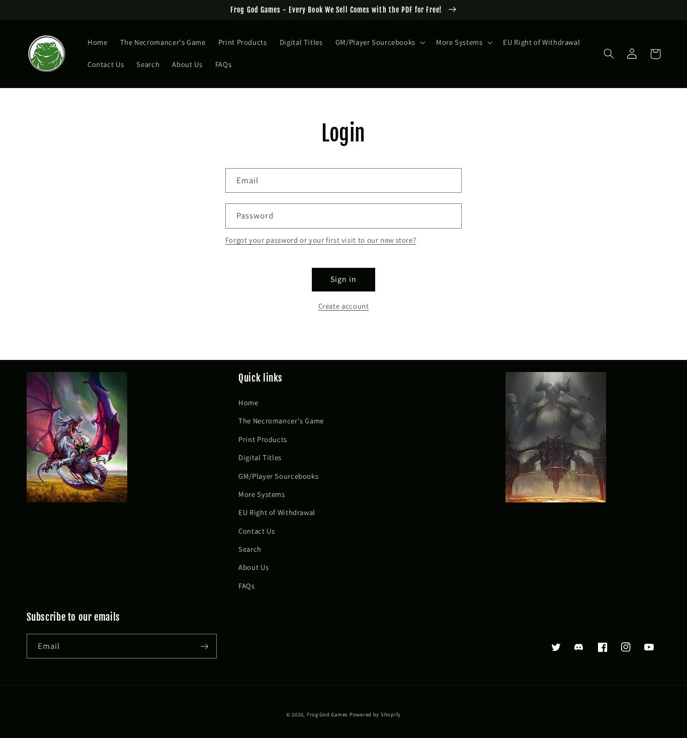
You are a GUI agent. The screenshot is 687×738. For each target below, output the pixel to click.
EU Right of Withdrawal (276, 512)
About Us (253, 567)
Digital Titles (260, 457)
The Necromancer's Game (281, 420)
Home (248, 402)
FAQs (246, 586)
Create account (343, 306)
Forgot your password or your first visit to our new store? (320, 240)
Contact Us (256, 531)
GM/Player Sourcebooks (278, 476)
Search (250, 549)
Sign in (343, 279)
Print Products (262, 439)
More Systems (261, 494)
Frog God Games (327, 714)
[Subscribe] (204, 646)
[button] (379, 43)
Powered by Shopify (375, 714)
